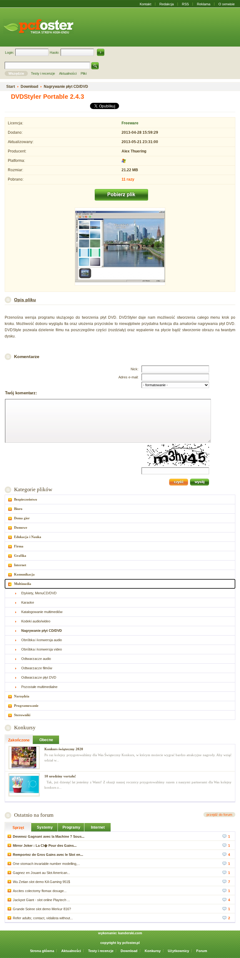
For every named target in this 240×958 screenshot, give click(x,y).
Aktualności (71, 951)
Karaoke (27, 602)
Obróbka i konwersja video (41, 649)
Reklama (203, 4)
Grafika (20, 555)
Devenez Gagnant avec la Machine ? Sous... (48, 836)
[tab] (120, 499)
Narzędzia (21, 696)
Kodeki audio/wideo (35, 621)
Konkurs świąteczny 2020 (63, 749)
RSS (185, 4)
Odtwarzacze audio (36, 659)
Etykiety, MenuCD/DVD (39, 593)
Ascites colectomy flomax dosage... (40, 891)
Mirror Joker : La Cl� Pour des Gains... (45, 845)
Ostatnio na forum (33, 815)
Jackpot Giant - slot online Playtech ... (41, 900)
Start (10, 86)
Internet (20, 565)
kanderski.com (130, 933)
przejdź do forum (219, 814)
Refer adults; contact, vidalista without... (43, 918)
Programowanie (26, 705)
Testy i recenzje (100, 951)
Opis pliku (25, 299)
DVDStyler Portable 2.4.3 (47, 96)
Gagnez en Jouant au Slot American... (41, 873)
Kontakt (145, 4)
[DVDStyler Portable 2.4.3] (120, 247)
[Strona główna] (38, 26)
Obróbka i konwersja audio (41, 640)
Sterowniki (22, 715)
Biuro (18, 509)
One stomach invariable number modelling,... (46, 864)
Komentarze (26, 356)
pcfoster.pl (131, 943)
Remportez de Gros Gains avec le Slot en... (48, 854)
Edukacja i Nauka (27, 537)
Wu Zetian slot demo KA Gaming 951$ (41, 882)
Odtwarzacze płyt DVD (38, 677)
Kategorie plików (33, 489)
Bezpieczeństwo (25, 499)
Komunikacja (24, 574)
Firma (18, 546)
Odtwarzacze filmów (36, 668)
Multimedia (22, 584)
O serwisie (226, 4)
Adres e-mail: (128, 377)
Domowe (20, 527)
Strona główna (42, 951)
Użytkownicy (178, 951)
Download (129, 951)
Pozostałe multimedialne (39, 687)
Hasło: (54, 52)
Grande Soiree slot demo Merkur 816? (42, 909)
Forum (201, 951)
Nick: (134, 369)
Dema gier (22, 518)
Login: (9, 52)
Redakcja (166, 4)
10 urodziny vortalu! (60, 776)
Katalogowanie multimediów (41, 612)
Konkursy (25, 728)
